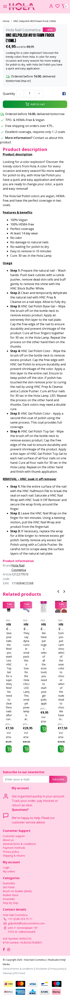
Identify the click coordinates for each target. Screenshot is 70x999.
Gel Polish (9, 887)
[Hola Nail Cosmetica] (22, 6)
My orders (9, 871)
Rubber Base (10, 895)
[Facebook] (64, 94)
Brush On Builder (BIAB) (17, 891)
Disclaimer (42, 968)
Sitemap (7, 973)
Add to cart (38, 104)
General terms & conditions (19, 844)
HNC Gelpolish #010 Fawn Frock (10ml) (34, 21)
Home (6, 21)
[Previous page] (58, 591)
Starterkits (9, 883)
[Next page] (64, 591)
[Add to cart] (9, 749)
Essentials (9, 899)
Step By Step (10, 903)
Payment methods (14, 848)
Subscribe (58, 779)
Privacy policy (11, 851)
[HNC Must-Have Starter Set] (43, 606)
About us (8, 840)
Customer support (14, 836)
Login (6, 867)
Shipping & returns (14, 855)
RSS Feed (19, 973)
